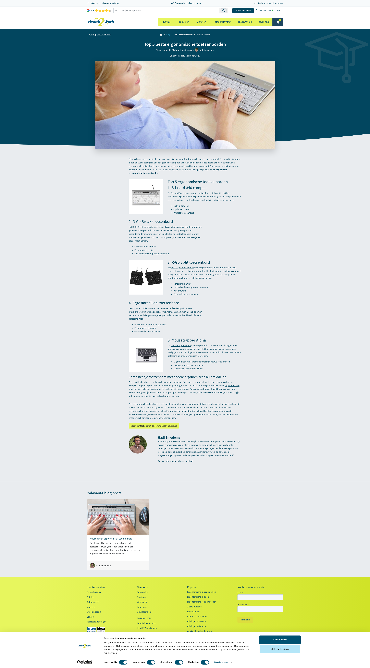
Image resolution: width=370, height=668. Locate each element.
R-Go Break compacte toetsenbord (149, 226)
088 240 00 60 (265, 10)
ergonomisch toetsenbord (145, 404)
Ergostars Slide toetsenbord (146, 308)
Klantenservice (96, 587)
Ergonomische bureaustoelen (201, 591)
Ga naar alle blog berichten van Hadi (175, 461)
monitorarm (204, 388)
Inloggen (91, 606)
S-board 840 (177, 193)
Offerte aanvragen (243, 10)
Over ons (264, 21)
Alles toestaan (280, 639)
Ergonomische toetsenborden (201, 601)
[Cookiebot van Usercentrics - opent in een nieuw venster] (84, 662)
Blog (168, 34)
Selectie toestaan (280, 649)
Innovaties (142, 606)
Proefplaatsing (94, 592)
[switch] (151, 662)
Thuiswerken (245, 21)
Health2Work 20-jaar (147, 628)
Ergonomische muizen (198, 596)
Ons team (141, 597)
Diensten (201, 21)
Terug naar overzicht (100, 34)
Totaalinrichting (222, 21)
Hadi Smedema (206, 49)
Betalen (90, 597)
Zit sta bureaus (194, 606)
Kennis (167, 21)
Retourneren (93, 602)
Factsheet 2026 (144, 618)
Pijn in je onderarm (196, 626)
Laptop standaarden (197, 616)
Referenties (142, 592)
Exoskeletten (193, 611)
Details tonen (221, 662)
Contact (279, 10)
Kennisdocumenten (146, 623)
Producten (183, 21)
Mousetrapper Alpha (181, 345)
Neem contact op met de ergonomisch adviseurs (154, 425)
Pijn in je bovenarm (196, 621)
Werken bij (142, 602)
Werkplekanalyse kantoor (199, 631)
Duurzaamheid (144, 611)
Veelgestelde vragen (96, 621)
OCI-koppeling (94, 611)
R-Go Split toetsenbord (182, 267)
